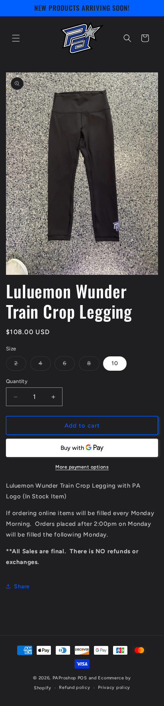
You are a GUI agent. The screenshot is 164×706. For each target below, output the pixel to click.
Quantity (16, 381)
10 (114, 363)
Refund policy (74, 687)
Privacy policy (114, 687)
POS (82, 678)
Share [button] (22, 586)
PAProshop (64, 678)
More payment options (82, 467)
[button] (16, 38)
